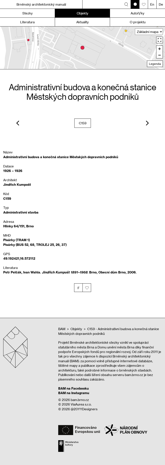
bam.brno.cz (80, 400)
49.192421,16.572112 (19, 258)
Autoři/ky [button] (137, 13)
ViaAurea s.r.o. (81, 404)
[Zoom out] (159, 55)
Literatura (27, 22)
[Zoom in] (159, 49)
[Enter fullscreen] (159, 40)
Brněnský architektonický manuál (41, 4)
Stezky (27, 13)
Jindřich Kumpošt (17, 184)
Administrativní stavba (20, 212)
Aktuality (82, 22)
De (161, 4)
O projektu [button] (137, 22)
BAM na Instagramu (73, 393)
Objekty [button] (82, 13)
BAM (61, 329)
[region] (82, 47)
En (152, 4)
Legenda (155, 64)
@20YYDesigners (84, 409)
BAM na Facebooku (73, 388)
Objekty (76, 329)
